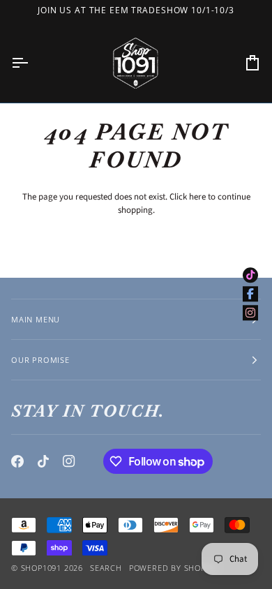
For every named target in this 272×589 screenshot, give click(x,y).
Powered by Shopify (173, 567)
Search (106, 567)
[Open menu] (32, 63)
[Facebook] (17, 461)
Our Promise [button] (40, 360)
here (197, 197)
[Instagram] (69, 461)
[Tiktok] (43, 461)
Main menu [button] (35, 319)
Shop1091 (41, 567)
